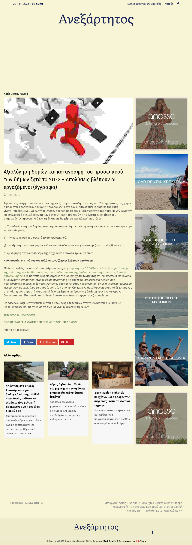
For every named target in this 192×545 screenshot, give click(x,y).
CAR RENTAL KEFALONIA (161, 182)
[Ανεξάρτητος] (96, 19)
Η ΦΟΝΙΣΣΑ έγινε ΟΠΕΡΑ (27, 503)
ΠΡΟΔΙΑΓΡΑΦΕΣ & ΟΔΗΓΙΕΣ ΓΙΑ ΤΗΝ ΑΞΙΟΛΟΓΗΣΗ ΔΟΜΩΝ (40, 322)
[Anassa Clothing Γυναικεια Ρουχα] (161, 149)
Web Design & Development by (125, 541)
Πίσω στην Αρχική (17, 93)
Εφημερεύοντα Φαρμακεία (144, 3)
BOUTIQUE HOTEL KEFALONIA (161, 242)
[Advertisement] (96, 62)
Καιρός (169, 3)
